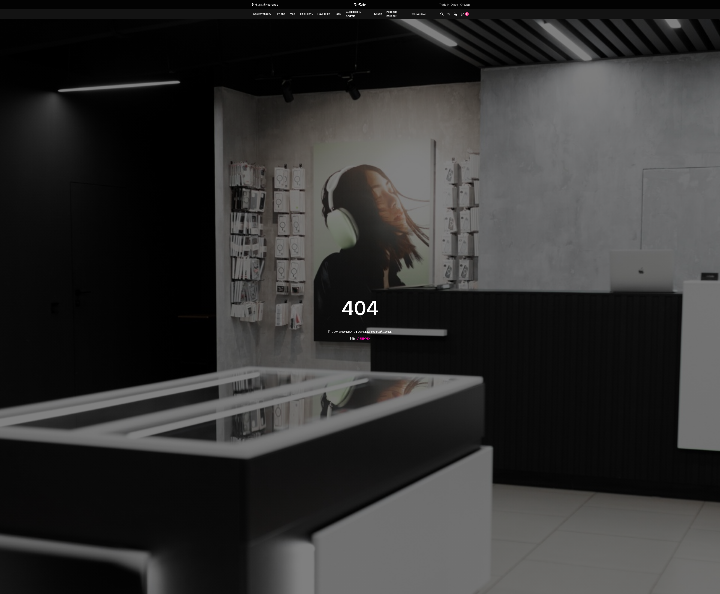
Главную (363, 338)
